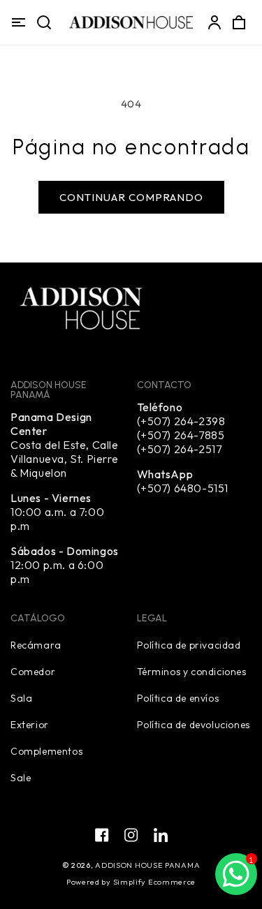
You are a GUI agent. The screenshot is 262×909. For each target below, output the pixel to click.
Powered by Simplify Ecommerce (131, 882)
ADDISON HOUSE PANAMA (147, 865)
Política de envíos (178, 697)
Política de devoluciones (193, 724)
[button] (18, 22)
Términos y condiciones (192, 671)
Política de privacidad (189, 644)
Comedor (32, 671)
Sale (20, 777)
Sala (21, 697)
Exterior (29, 724)
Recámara (35, 644)
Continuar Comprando (131, 197)
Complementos (46, 750)
